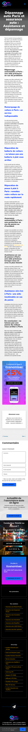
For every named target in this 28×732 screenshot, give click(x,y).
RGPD (23, 722)
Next (23, 436)
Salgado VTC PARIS (11, 675)
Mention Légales (21, 724)
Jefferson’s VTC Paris (11, 678)
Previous (5, 436)
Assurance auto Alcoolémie (13, 619)
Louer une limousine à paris (13, 652)
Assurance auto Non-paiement (14, 629)
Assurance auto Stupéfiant (13, 623)
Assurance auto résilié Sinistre (14, 626)
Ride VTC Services (10, 685)
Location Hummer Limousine (13, 655)
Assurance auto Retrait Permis (14, 607)
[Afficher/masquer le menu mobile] (25, 4)
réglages (12, 730)
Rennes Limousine (10, 659)
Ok (23, 729)
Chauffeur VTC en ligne (12, 681)
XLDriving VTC (9, 672)
